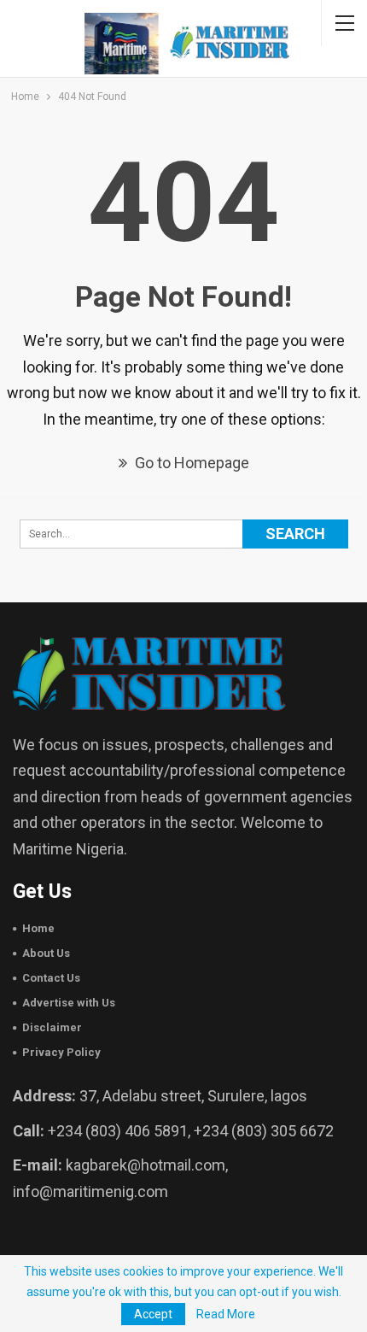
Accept (153, 1314)
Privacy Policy (61, 1052)
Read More (225, 1314)
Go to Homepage (190, 463)
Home (38, 928)
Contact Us (51, 977)
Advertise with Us (68, 1002)
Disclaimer (52, 1027)
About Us (46, 953)
